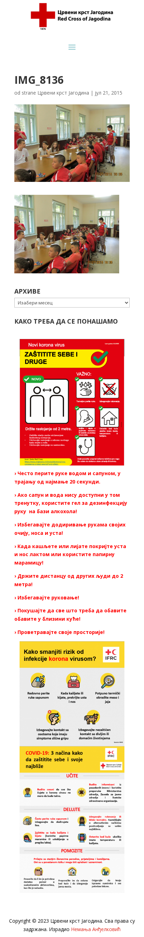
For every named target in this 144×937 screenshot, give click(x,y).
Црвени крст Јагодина (63, 92)
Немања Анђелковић (96, 929)
